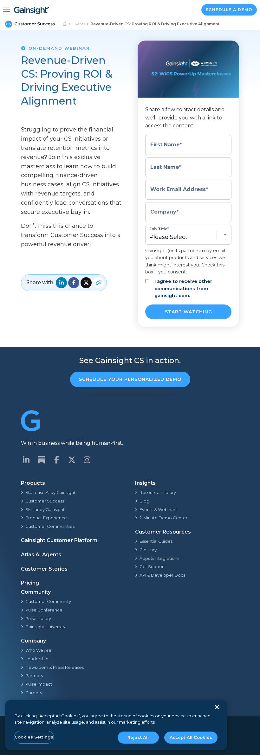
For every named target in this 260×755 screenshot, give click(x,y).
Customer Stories (44, 569)
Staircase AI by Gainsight (50, 492)
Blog (144, 500)
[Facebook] (56, 460)
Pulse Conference (43, 609)
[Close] (217, 707)
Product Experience (46, 517)
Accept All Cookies (191, 737)
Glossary (148, 549)
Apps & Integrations (159, 558)
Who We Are (38, 650)
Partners (34, 675)
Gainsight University (45, 626)
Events (79, 24)
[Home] (65, 24)
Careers (33, 692)
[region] (116, 725)
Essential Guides (156, 541)
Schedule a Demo (229, 9)
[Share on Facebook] (73, 282)
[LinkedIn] (26, 460)
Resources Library (158, 492)
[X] (72, 460)
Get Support (152, 566)
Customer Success (44, 500)
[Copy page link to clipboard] (98, 282)
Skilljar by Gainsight (45, 509)
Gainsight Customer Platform (59, 540)
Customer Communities (50, 526)
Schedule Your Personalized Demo (130, 379)
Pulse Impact (38, 684)
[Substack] (41, 460)
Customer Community (48, 601)
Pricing (30, 583)
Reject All (138, 737)
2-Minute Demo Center (163, 517)
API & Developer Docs (162, 575)
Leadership (37, 658)
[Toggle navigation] (6, 9)
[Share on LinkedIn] (61, 282)
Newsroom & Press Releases (54, 667)
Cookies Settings (34, 736)
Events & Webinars (158, 509)
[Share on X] (86, 282)
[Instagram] (87, 460)
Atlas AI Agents (41, 555)
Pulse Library (38, 618)
